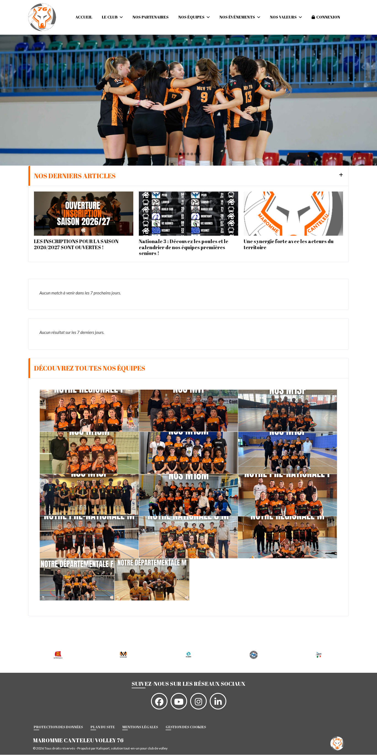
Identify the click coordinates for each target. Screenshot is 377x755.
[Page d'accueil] (337, 743)
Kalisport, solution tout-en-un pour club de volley (132, 748)
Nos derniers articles (75, 175)
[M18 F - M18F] (89, 495)
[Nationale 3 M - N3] (188, 537)
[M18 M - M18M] (188, 495)
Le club (110, 17)
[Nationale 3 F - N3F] (287, 495)
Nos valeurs (284, 17)
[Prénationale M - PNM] (89, 537)
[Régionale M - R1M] (287, 537)
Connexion (328, 17)
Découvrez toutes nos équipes (89, 368)
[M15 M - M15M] (188, 453)
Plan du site (103, 726)
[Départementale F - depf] (77, 579)
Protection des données (58, 726)
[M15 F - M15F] (287, 453)
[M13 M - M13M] (89, 453)
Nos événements (237, 17)
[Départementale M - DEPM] (152, 579)
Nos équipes (191, 17)
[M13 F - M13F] (287, 411)
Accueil (83, 17)
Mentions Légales (140, 726)
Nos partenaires (150, 17)
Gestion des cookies (186, 726)
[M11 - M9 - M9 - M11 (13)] (188, 411)
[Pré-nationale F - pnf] (89, 411)
